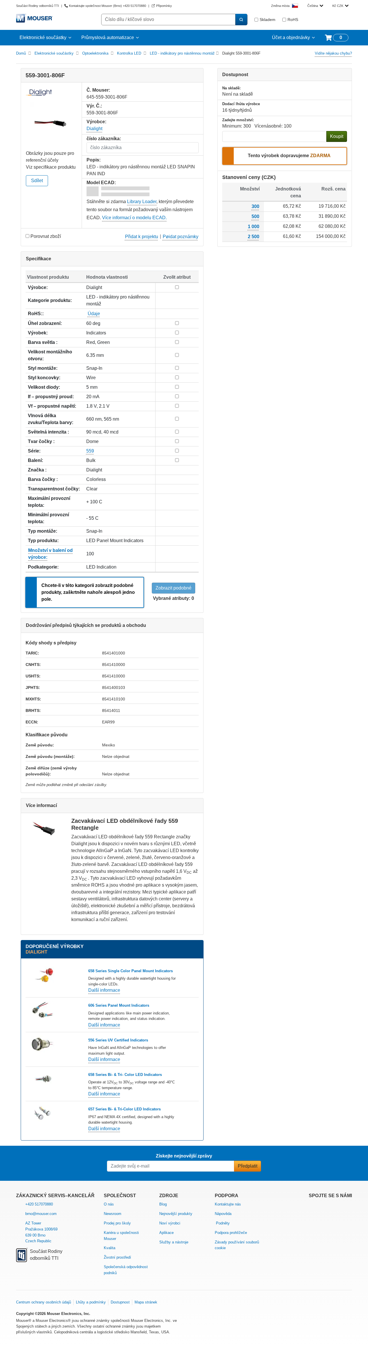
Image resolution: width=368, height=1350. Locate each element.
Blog (163, 1204)
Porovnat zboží (45, 236)
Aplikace (166, 1232)
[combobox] (315, 5)
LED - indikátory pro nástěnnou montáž (182, 53)
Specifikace (38, 258)
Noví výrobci (169, 1223)
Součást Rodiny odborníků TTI (37, 5)
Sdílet (37, 180)
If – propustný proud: (51, 396)
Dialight (94, 128)
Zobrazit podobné (173, 588)
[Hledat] (241, 19)
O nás (109, 1204)
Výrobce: (38, 287)
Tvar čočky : (41, 441)
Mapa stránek (146, 1302)
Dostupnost (120, 1302)
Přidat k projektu (141, 236)
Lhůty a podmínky (91, 1302)
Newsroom (112, 1214)
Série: (34, 450)
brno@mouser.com (41, 1214)
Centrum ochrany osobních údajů (43, 1302)
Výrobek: (38, 332)
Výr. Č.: (94, 105)
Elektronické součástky (43, 37)
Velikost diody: (44, 387)
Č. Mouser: (98, 90)
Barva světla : (42, 342)
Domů (21, 53)
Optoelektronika (95, 53)
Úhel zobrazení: (45, 323)
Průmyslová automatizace (107, 37)
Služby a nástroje (173, 1242)
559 (90, 450)
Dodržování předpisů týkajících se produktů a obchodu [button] (86, 625)
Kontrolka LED (129, 53)
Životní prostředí (117, 1257)
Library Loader (141, 201)
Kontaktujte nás (228, 1204)
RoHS (293, 19)
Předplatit (247, 1166)
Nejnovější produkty (175, 1214)
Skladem (267, 19)
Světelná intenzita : (48, 432)
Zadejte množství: (238, 120)
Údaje (94, 313)
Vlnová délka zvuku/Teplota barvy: (50, 419)
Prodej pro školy (117, 1223)
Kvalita (109, 1248)
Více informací (41, 805)
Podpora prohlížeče (231, 1232)
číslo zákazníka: (104, 138)
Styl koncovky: (44, 377)
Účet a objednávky (291, 37)
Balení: (35, 460)
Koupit (336, 136)
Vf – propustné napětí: (52, 406)
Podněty (223, 1223)
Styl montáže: (42, 368)
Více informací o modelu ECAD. (134, 217)
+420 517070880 (39, 1204)
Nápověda (223, 1214)
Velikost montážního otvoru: (50, 355)
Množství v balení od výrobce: (50, 554)
